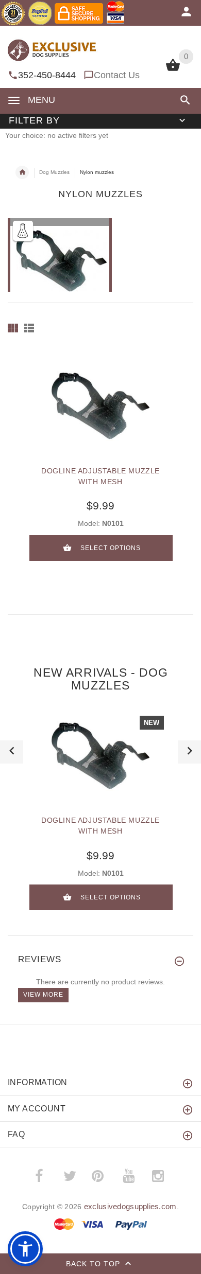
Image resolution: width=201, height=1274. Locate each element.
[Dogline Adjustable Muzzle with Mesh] (100, 406)
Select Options (110, 548)
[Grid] (13, 328)
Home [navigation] (22, 172)
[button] (183, 100)
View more (43, 994)
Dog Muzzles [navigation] (54, 172)
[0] (172, 70)
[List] (29, 328)
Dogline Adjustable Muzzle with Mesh (100, 476)
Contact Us (117, 75)
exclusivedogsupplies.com (130, 1206)
